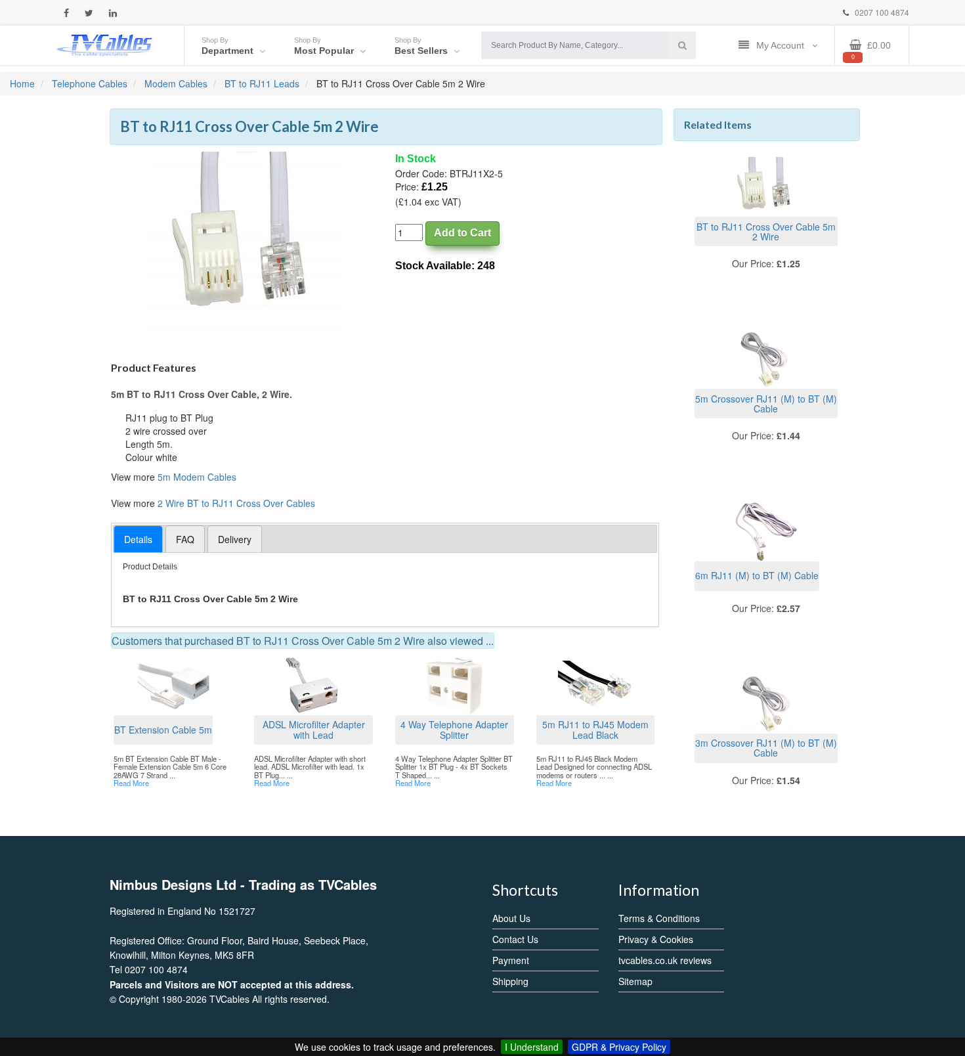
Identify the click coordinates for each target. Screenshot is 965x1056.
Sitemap (635, 981)
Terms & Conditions (659, 918)
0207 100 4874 (881, 12)
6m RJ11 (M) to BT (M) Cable (757, 575)
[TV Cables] (105, 44)
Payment (510, 960)
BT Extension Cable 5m (163, 729)
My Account (781, 45)
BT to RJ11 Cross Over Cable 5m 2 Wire (766, 231)
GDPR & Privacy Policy (619, 1046)
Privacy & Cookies (655, 939)
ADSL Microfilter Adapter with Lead (314, 729)
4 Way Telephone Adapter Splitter (454, 729)
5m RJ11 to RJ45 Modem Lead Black (595, 729)
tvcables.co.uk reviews (665, 960)
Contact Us (515, 939)
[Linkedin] (113, 13)
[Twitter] (89, 13)
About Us (511, 918)
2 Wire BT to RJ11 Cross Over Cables (236, 503)
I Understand (532, 1046)
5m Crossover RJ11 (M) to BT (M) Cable (766, 403)
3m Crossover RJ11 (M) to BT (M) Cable (766, 747)
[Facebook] (66, 13)
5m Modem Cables (197, 476)
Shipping (510, 981)
